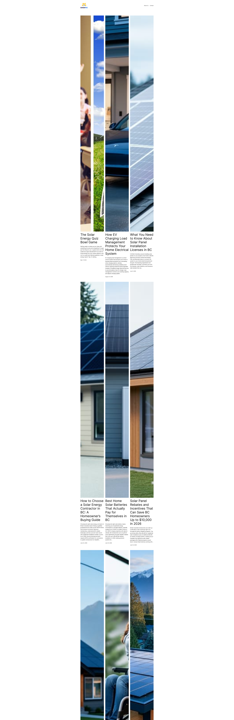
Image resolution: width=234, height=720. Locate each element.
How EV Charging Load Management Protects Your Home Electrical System (117, 244)
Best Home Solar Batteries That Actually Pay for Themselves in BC (116, 510)
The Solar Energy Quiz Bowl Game (89, 238)
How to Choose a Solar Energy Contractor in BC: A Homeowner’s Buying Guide (91, 510)
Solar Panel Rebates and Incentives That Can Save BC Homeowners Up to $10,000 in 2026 (141, 512)
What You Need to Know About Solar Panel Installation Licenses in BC (141, 242)
